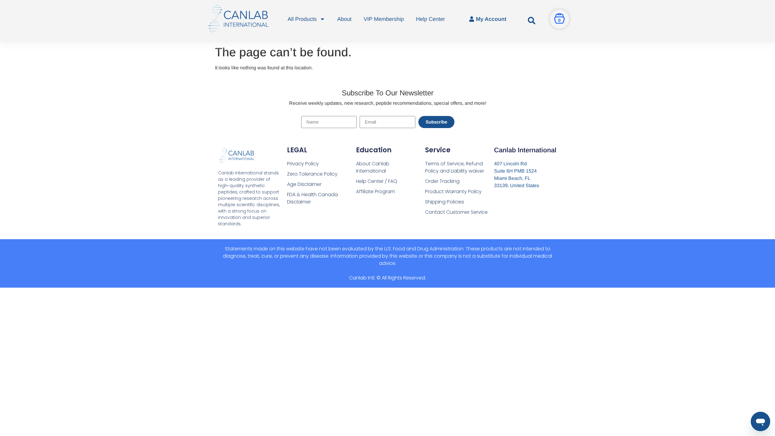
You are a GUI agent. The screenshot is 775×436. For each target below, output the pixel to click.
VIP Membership (384, 19)
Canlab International (525, 150)
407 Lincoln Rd (510, 163)
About (344, 19)
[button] (531, 20)
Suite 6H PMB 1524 (515, 170)
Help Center (430, 19)
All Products (302, 19)
